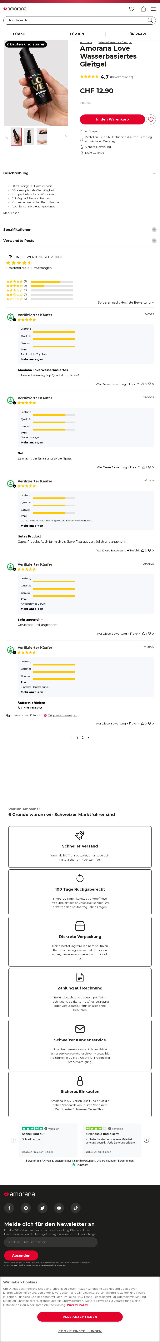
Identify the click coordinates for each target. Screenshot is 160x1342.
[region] (80, 1309)
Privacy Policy (77, 1305)
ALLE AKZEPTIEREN (80, 1317)
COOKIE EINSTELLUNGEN (80, 1331)
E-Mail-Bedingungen (21, 1265)
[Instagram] (26, 1208)
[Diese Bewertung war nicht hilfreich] (149, 384)
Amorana (86, 42)
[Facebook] (9, 1208)
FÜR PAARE (137, 34)
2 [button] (83, 737)
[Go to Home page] (14, 9)
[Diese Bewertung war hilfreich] (142, 384)
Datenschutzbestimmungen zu (50, 1265)
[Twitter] (43, 1208)
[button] (39, 281)
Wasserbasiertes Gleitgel (115, 42)
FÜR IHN (77, 34)
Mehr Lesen (11, 213)
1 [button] (77, 737)
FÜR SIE (19, 34)
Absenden (21, 1256)
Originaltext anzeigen (62, 715)
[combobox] (114, 302)
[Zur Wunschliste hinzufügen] (151, 119)
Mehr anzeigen (32, 359)
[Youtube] (59, 1208)
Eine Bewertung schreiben (38, 257)
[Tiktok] (76, 1208)
